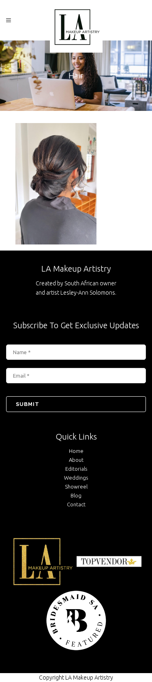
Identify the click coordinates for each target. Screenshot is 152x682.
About (76, 460)
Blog (76, 495)
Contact (76, 504)
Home (76, 451)
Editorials (76, 469)
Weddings (76, 477)
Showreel (76, 486)
